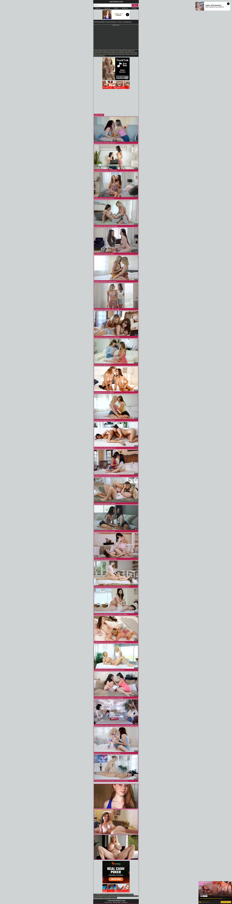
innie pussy (101, 56)
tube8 (108, 897)
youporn (101, 896)
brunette (109, 52)
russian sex (114, 894)
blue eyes (134, 54)
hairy (117, 52)
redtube (131, 894)
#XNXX (116, 8)
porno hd (120, 894)
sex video (96, 894)
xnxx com (103, 897)
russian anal (126, 894)
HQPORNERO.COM (116, 1)
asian (132, 51)
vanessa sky (106, 51)
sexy (112, 896)
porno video (122, 896)
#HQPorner (125, 8)
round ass (128, 54)
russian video (107, 896)
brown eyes (122, 54)
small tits (104, 54)
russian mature (130, 896)
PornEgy (134, 8)
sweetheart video (122, 51)
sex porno (96, 896)
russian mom (113, 897)
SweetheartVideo (98, 51)
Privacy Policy (116, 902)
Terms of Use (108, 902)
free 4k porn (102, 894)
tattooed (110, 54)
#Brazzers (98, 8)
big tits (101, 52)
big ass (96, 52)
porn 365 (116, 896)
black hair (115, 54)
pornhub (136, 896)
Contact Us (125, 902)
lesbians (127, 52)
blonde (105, 52)
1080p (129, 51)
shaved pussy (98, 54)
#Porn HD (107, 8)
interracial (121, 52)
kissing (96, 56)
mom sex (108, 894)
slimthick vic (114, 51)
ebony (113, 52)
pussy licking (133, 52)
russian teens (97, 897)
